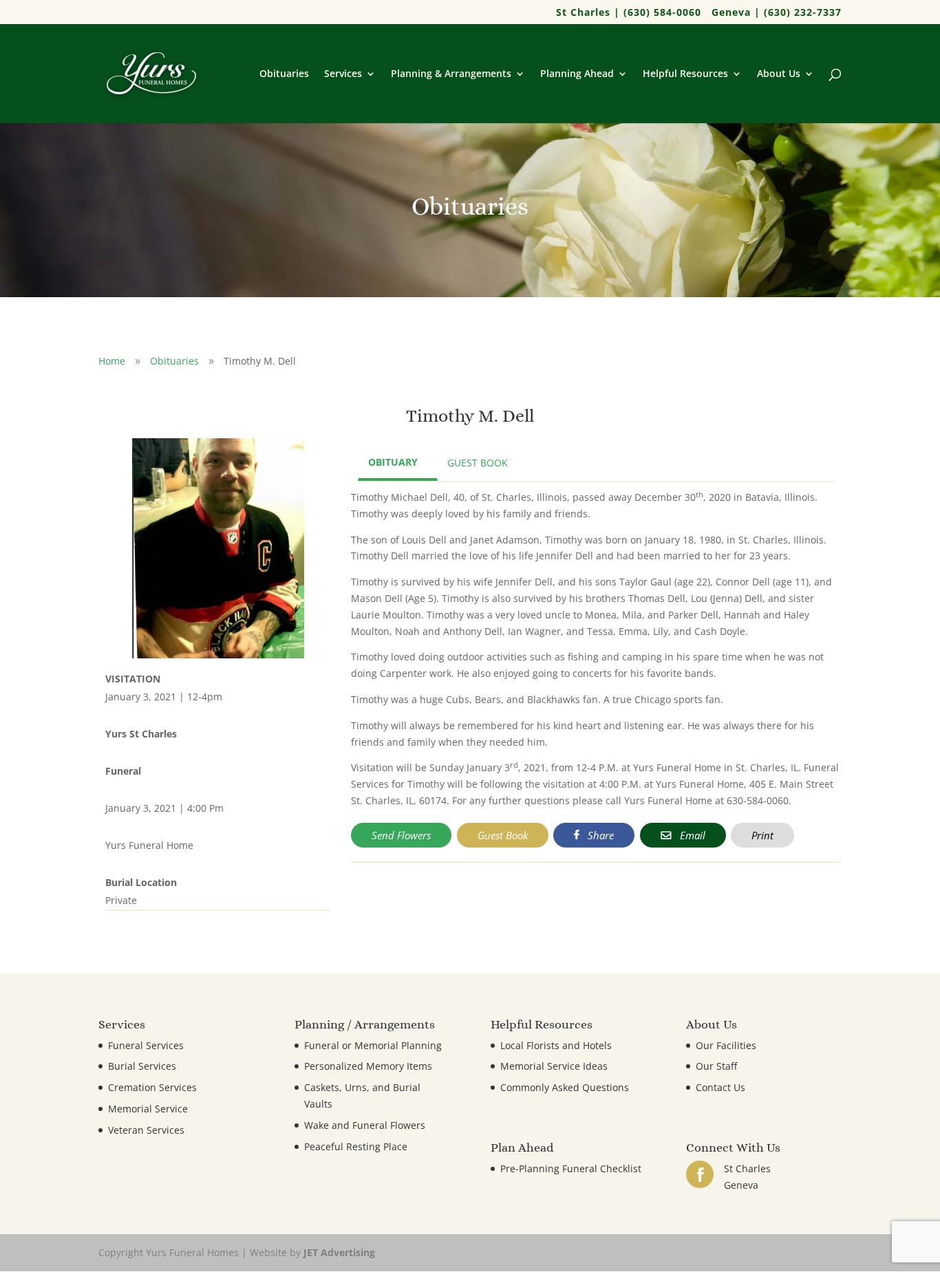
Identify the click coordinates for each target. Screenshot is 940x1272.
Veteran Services (146, 1129)
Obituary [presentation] (393, 461)
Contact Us (720, 1087)
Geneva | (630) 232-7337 (777, 13)
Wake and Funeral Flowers (364, 1125)
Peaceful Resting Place (355, 1146)
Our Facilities (726, 1045)
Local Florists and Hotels (556, 1045)
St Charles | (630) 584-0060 (628, 13)
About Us (778, 74)
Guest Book (503, 835)
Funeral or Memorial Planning (373, 1045)
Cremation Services (152, 1087)
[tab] (398, 463)
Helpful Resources (685, 74)
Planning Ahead (577, 74)
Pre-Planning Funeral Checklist (570, 1168)
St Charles (747, 1168)
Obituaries (284, 74)
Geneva (741, 1185)
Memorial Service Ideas (554, 1065)
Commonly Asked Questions (564, 1087)
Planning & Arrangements (451, 74)
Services (343, 74)
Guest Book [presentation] (477, 462)
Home (111, 360)
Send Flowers (401, 835)
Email (691, 835)
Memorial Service (148, 1108)
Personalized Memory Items (368, 1065)
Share (599, 835)
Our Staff (716, 1065)
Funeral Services (146, 1045)
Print (762, 835)
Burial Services (142, 1065)
